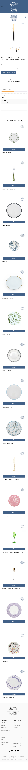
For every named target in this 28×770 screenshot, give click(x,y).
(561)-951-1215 (14, 11)
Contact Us (3, 736)
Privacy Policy (17, 729)
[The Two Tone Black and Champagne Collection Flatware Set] (17, 50)
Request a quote (4, 737)
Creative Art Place (22, 759)
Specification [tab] (6, 89)
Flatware (3, 725)
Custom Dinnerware (5, 730)
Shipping (16, 727)
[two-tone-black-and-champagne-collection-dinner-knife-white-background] (14, 32)
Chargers (3, 722)
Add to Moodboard (8, 72)
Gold (3, 97)
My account (3, 740)
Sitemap (2, 744)
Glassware (3, 727)
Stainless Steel (6, 102)
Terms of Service (17, 724)
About (15, 722)
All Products (15, 79)
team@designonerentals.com (18, 737)
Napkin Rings (4, 729)
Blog (2, 739)
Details (14, 149)
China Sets (3, 724)
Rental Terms (17, 725)
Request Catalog (5, 742)
